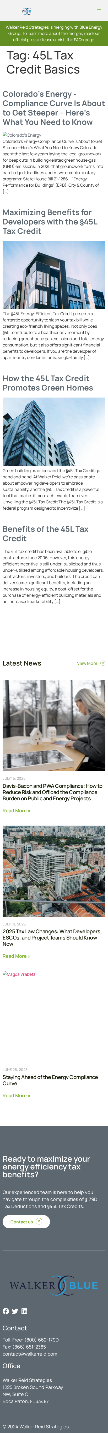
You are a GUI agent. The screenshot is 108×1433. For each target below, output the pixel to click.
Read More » (16, 810)
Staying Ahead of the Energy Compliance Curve (50, 1080)
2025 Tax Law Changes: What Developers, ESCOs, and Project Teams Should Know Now (52, 937)
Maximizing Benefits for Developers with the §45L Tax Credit (50, 221)
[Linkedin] (24, 1311)
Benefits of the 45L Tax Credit (46, 533)
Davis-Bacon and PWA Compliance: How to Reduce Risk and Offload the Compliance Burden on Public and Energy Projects (52, 792)
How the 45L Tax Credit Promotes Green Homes (48, 383)
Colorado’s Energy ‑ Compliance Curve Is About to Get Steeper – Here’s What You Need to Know (54, 107)
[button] (99, 8)
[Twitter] (15, 1311)
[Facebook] (6, 1311)
